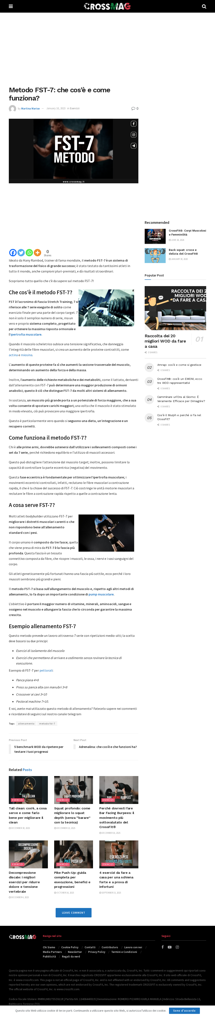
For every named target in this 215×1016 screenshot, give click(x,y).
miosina (26, 355)
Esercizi (75, 108)
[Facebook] (13, 252)
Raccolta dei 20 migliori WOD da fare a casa (165, 341)
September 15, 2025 (111, 892)
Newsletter (75, 952)
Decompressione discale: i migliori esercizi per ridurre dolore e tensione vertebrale (24, 882)
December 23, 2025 (65, 828)
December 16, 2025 (110, 832)
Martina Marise (30, 108)
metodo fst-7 (47, 723)
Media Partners (52, 952)
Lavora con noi (133, 947)
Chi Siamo (49, 947)
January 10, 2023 (55, 108)
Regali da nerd (71, 956)
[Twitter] (21, 252)
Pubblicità (49, 956)
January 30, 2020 (179, 259)
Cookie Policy (69, 947)
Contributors (110, 947)
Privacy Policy (96, 952)
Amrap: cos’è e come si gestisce (179, 364)
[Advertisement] (107, 48)
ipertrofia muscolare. (26, 334)
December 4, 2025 (20, 897)
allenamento (26, 723)
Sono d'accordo (184, 1010)
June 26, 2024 (177, 239)
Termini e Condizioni (124, 952)
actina (13, 355)
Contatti (90, 947)
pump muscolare (101, 594)
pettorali (46, 670)
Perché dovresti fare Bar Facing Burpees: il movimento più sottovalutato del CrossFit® (116, 817)
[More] (37, 252)
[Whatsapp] (29, 252)
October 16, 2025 (65, 892)
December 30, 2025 (20, 828)
